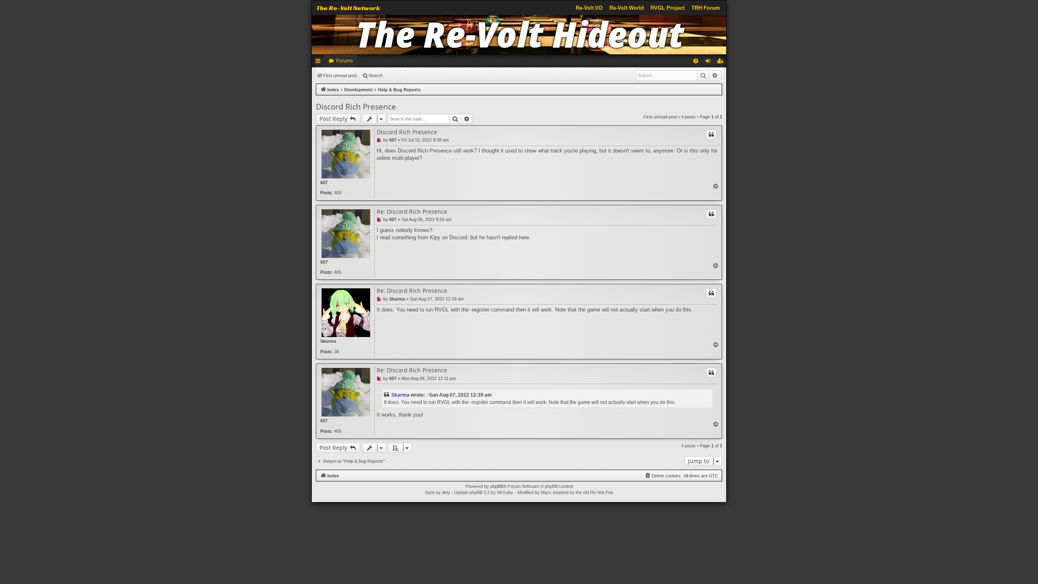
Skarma (328, 341)
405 (337, 192)
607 (324, 182)
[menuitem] (696, 61)
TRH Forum (705, 8)
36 (336, 351)
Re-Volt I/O (589, 8)
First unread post (340, 75)
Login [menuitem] (709, 62)
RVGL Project (667, 8)
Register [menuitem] (721, 62)
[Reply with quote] (711, 135)
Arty (446, 492)
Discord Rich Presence (356, 106)
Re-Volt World (626, 8)
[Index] (519, 34)
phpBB (496, 486)
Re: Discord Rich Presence (412, 211)
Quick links (319, 62)
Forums (344, 61)
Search (376, 75)
